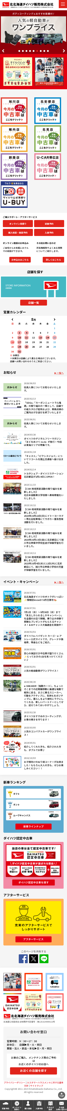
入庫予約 (49, 232)
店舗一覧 (33, 302)
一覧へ (60, 373)
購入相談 (28, 1108)
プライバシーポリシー (14, 1082)
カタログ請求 (50, 1108)
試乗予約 (49, 223)
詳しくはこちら (53, 259)
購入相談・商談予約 (18, 232)
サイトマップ (36, 1085)
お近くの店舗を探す (33, 1070)
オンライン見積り (17, 223)
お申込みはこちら (20, 259)
